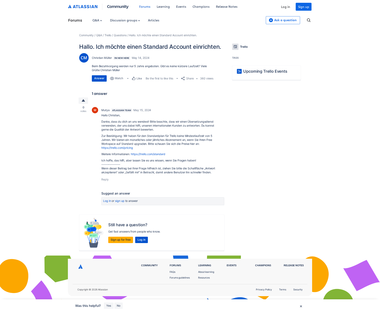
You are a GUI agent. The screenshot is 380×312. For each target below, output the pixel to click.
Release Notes (227, 6)
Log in (285, 7)
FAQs (172, 271)
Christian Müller (102, 57)
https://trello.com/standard (148, 154)
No (118, 305)
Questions (120, 35)
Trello (107, 35)
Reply (105, 179)
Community (118, 6)
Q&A (96, 20)
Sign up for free (121, 239)
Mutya (105, 110)
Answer (99, 78)
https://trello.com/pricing (117, 147)
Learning (163, 6)
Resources (204, 277)
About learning (206, 271)
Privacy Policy (264, 289)
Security (298, 289)
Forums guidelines (180, 277)
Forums (144, 6)
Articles (153, 20)
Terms (282, 289)
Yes (108, 305)
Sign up (303, 7)
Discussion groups (124, 20)
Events (181, 6)
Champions (201, 6)
